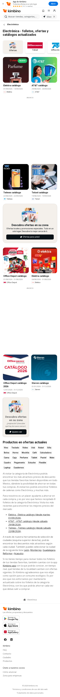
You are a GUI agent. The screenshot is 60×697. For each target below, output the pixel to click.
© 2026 (30, 686)
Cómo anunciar (10, 672)
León (26, 550)
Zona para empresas (12, 675)
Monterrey (36, 550)
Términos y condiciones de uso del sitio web (30, 689)
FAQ (5, 650)
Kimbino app (9, 565)
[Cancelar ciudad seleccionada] (54, 16)
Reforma (7, 553)
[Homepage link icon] (24, 600)
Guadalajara (49, 550)
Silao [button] (49, 16)
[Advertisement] (30, 128)
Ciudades (7, 657)
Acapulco (18, 553)
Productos (7, 661)
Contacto (7, 653)
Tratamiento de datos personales (30, 693)
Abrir (53, 3)
